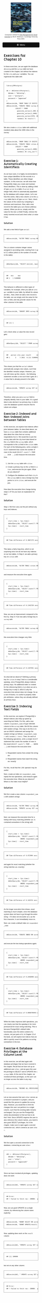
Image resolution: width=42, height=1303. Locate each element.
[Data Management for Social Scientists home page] (21, 32)
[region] (21, 102)
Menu (22, 45)
